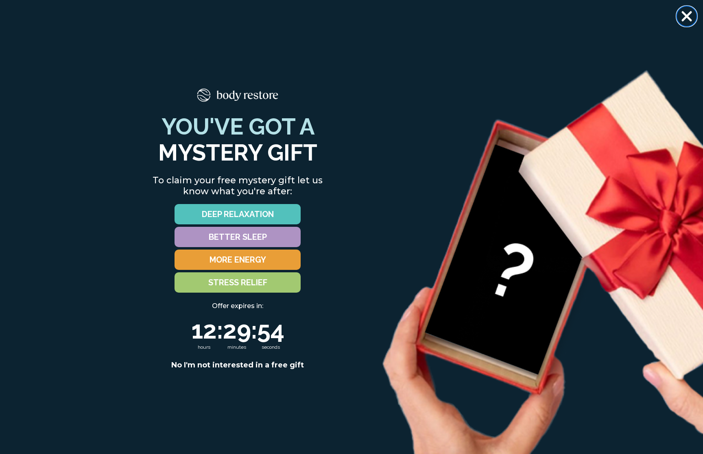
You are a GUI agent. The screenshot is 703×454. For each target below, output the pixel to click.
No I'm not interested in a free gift (237, 365)
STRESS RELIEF (237, 282)
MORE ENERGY (238, 260)
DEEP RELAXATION (238, 214)
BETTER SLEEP (238, 237)
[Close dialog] (687, 16)
